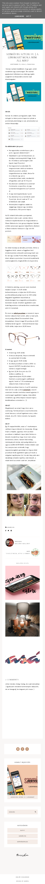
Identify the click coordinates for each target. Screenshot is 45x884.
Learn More (19, 16)
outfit (22, 830)
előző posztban (19, 313)
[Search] (35, 812)
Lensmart (26, 390)
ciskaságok (25, 877)
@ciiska (22, 855)
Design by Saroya (22, 881)
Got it (28, 16)
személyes (10, 527)
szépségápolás (22, 842)
